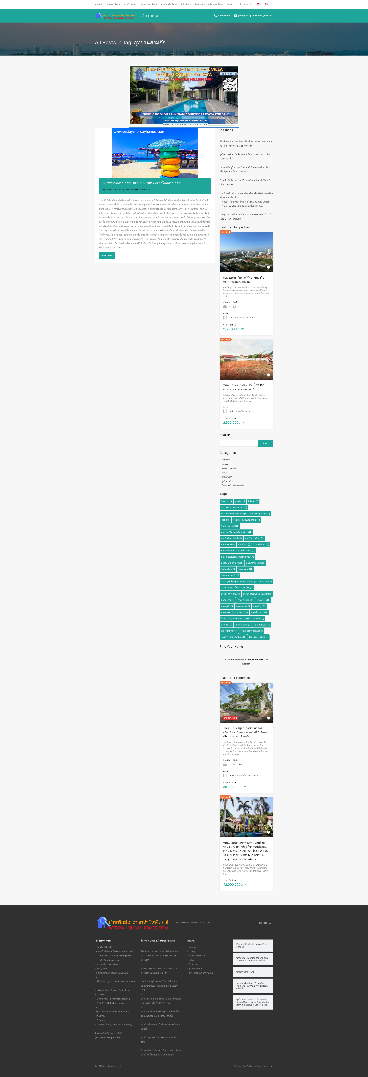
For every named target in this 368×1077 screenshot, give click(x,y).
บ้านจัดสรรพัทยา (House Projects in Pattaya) (112, 992)
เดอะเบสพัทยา (229, 631)
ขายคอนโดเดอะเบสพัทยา (246, 520)
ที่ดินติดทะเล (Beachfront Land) (113, 973)
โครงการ (231, 4)
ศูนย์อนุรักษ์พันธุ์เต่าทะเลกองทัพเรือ (238, 581)
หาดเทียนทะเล (259, 612)
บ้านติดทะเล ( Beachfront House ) (113, 998)
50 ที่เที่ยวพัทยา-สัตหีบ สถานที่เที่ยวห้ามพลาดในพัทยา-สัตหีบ (142, 183)
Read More (107, 255)
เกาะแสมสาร (242, 624)
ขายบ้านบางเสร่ (229, 526)
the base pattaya (260, 513)
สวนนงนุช (266, 581)
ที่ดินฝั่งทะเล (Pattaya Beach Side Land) (115, 981)
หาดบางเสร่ (243, 606)
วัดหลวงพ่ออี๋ (245, 569)
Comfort (226, 459)
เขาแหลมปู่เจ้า (262, 624)
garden (240, 501)
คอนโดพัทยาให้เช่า (231, 538)
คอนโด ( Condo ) (105, 947)
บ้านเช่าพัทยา (113, 4)
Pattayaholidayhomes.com (260, 1066)
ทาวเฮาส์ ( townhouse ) (108, 964)
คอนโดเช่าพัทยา (149, 4)
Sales (224, 472)
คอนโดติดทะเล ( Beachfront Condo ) (116, 951)
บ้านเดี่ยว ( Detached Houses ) (111, 1003)
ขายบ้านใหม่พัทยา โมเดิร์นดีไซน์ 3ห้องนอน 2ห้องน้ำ (246, 202)
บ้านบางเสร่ (227, 477)
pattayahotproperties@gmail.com (255, 15)
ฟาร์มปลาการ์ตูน (255, 563)
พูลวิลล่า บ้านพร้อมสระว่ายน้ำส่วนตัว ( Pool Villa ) (113, 1013)
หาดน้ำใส (227, 606)
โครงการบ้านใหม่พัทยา (233, 637)
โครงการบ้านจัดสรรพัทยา (234, 485)
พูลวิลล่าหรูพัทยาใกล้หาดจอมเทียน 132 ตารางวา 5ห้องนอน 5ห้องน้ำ (245, 156)
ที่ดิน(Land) (102, 968)
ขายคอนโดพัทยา (169, 4)
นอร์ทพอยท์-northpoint (111, 960)
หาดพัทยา (259, 606)
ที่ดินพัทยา (186, 4)
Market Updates (229, 468)
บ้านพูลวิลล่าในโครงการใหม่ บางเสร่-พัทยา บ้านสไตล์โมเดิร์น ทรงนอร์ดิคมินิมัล (246, 216)
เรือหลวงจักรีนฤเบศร (252, 631)
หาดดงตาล (227, 600)
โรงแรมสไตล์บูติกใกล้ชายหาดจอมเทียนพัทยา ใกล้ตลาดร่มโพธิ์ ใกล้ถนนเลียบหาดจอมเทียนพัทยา (245, 732)
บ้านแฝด (101, 1020)
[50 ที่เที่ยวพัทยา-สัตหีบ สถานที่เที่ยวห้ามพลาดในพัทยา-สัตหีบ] (155, 157)
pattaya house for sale (233, 513)
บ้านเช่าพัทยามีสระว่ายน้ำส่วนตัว (237, 550)
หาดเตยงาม (241, 612)
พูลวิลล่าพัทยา (129, 189)
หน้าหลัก (99, 4)
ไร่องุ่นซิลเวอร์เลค (258, 637)
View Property (246, 264)
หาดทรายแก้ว (245, 600)
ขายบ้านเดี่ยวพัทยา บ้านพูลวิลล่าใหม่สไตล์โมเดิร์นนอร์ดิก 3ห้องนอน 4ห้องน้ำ (246, 195)
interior (253, 501)
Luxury (225, 464)
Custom (226, 501)
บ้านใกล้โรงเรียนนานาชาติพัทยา (237, 557)
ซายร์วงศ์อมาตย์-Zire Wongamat (115, 955)
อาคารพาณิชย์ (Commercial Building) (114, 1024)
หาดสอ (225, 612)
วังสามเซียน (228, 569)
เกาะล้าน (226, 624)
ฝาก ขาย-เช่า (245, 4)
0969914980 (224, 15)
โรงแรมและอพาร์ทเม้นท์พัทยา (209, 4)
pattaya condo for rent (234, 507)
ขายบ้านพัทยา (130, 4)
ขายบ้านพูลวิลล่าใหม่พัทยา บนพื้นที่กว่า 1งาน (242, 206)
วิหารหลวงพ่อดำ (230, 575)
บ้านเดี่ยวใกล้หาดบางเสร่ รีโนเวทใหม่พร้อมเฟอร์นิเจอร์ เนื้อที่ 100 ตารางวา (245, 182)
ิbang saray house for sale (235, 618)
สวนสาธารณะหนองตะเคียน (257, 594)
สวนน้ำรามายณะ (230, 594)
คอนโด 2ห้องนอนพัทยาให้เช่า (236, 532)
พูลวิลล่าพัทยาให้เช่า (232, 563)
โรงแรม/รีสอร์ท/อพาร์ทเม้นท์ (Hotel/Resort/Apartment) (108, 1035)
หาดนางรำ (263, 600)
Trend (225, 520)
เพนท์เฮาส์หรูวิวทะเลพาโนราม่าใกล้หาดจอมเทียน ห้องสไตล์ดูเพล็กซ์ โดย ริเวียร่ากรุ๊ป (245, 169)
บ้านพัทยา (244, 544)
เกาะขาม (258, 618)
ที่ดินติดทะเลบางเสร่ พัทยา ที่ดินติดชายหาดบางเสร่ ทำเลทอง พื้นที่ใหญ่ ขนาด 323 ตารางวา (246, 143)
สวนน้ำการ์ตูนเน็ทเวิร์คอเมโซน (236, 587)
